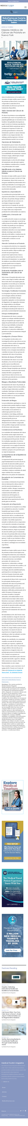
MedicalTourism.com (8, 1101)
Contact (4, 1096)
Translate (24, 14)
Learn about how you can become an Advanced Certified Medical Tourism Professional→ (11, 680)
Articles (4, 1092)
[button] (25, 8)
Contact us (6, 1081)
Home (3, 1087)
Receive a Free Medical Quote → (14, 1)
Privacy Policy (4, 1115)
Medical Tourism (24, 42)
